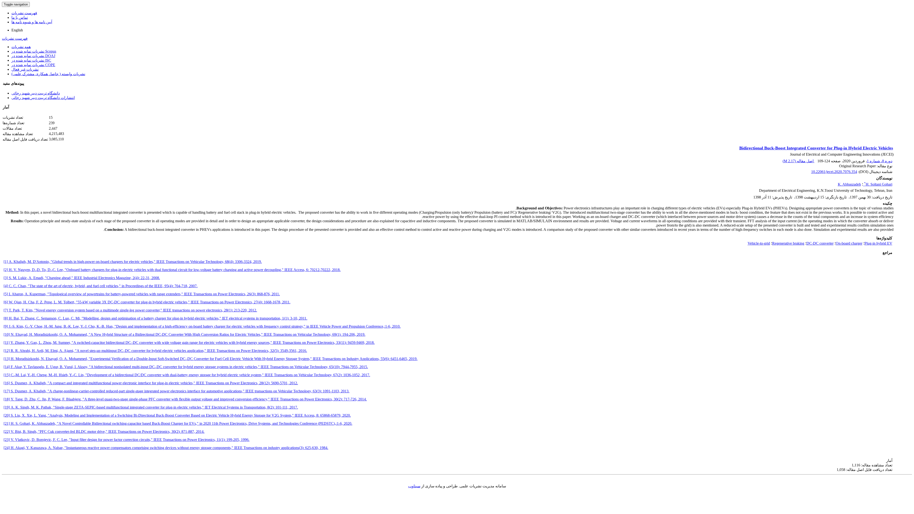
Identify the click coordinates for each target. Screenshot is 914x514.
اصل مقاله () (799, 161)
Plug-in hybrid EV (878, 243)
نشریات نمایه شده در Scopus (33, 51)
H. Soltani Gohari (878, 184)
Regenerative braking (788, 243)
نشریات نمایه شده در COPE (33, 65)
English (17, 30)
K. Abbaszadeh (849, 184)
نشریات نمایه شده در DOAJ (33, 56)
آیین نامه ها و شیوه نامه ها (31, 22)
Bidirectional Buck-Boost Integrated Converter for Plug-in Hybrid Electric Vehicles (816, 148)
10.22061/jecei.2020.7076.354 (834, 172)
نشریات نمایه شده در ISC (31, 60)
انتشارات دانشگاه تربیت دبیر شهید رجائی (43, 98)
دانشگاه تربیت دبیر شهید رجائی (35, 93)
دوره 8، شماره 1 (879, 161)
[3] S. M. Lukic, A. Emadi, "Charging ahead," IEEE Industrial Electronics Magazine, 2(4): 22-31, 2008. (82, 278)
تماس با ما (19, 17)
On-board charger (849, 243)
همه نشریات (21, 47)
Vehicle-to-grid (759, 243)
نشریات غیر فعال (25, 69)
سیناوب (414, 486)
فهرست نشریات (24, 13)
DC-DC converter (820, 243)
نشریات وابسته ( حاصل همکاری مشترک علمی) (48, 74)
